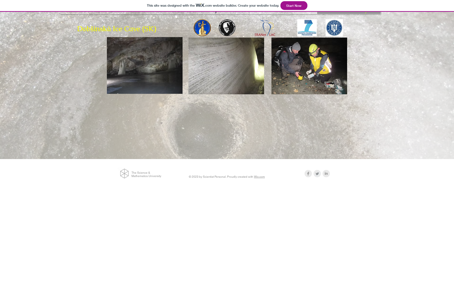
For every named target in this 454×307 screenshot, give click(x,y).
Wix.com (259, 176)
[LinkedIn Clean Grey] (326, 173)
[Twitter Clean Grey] (317, 173)
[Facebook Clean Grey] (308, 173)
